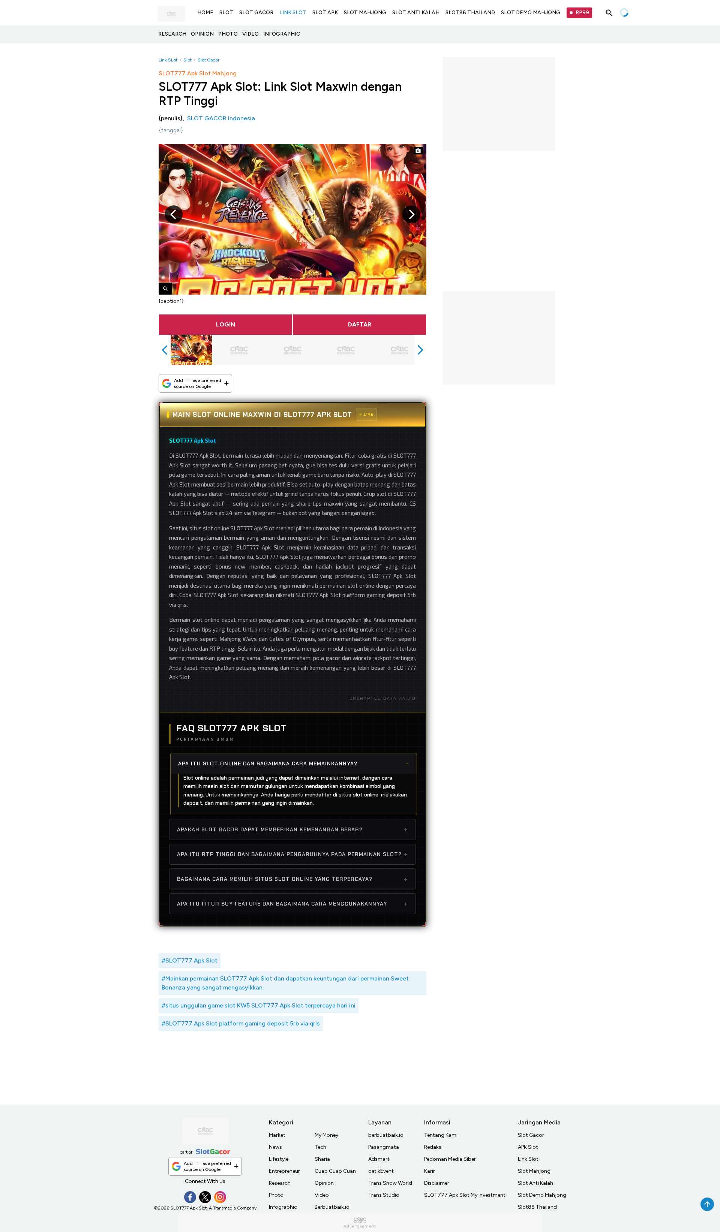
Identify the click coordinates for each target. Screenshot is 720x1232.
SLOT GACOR (256, 12)
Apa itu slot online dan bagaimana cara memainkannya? (267, 763)
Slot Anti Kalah (535, 1183)
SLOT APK (325, 12)
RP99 (582, 12)
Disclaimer (436, 1183)
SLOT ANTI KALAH (416, 12)
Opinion (324, 1183)
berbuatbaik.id (386, 1135)
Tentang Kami (441, 1135)
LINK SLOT (292, 12)
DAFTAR (359, 324)
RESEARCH (172, 34)
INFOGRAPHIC (281, 34)
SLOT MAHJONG (365, 12)
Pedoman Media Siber (450, 1159)
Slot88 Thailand (537, 1207)
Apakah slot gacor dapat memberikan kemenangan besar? (270, 829)
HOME (205, 12)
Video (322, 1195)
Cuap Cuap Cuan (335, 1171)
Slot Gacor (208, 60)
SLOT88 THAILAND (470, 12)
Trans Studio (383, 1195)
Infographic (283, 1207)
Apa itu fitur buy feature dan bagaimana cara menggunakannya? (282, 903)
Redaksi (433, 1147)
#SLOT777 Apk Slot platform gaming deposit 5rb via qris (241, 1023)
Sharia (322, 1159)
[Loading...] (624, 12)
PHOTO (228, 34)
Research (280, 1183)
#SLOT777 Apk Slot (190, 960)
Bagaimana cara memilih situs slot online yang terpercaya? (274, 879)
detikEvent (381, 1171)
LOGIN (225, 324)
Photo (276, 1195)
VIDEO (250, 34)
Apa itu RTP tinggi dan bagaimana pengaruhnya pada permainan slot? (289, 854)
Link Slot (528, 1159)
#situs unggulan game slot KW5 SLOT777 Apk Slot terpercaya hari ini (259, 1005)
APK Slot (528, 1147)
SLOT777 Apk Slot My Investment (465, 1195)
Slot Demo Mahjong (542, 1195)
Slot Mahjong (534, 1171)
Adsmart (379, 1159)
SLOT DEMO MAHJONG (530, 12)
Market (277, 1135)
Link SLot (168, 60)
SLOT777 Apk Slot (192, 440)
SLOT (226, 12)
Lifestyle (278, 1159)
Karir (429, 1171)
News (275, 1147)
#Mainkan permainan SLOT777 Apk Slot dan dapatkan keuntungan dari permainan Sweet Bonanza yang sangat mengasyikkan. (285, 983)
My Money (326, 1135)
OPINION (202, 34)
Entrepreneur (284, 1171)
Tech (320, 1147)
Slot (187, 60)
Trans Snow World (390, 1183)
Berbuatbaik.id (332, 1207)
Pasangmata (383, 1147)
